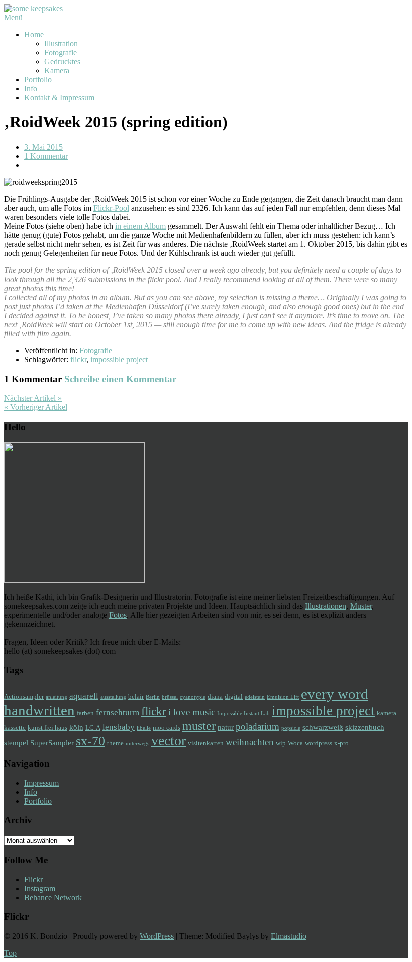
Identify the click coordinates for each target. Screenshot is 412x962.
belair (136, 696)
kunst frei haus (47, 727)
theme (115, 743)
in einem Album (140, 226)
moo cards (166, 727)
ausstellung (113, 697)
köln (76, 727)
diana (215, 696)
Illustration (61, 43)
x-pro (341, 743)
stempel (16, 742)
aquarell (83, 696)
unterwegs (137, 743)
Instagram (39, 888)
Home (34, 34)
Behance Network (53, 897)
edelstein (255, 697)
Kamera (56, 70)
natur (226, 727)
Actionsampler (24, 696)
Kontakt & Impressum (59, 97)
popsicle (290, 728)
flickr (78, 359)
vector (168, 740)
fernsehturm (117, 712)
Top (10, 953)
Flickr (33, 879)
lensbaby (118, 727)
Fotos (118, 615)
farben (85, 713)
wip (281, 743)
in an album (110, 297)
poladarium (257, 726)
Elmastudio (288, 936)
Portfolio (38, 79)
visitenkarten (206, 743)
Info (30, 88)
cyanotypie (192, 697)
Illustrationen (325, 606)
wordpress (318, 743)
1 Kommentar (46, 156)
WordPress (157, 936)
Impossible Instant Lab (243, 713)
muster (199, 725)
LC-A (92, 727)
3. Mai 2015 (43, 147)
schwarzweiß (322, 727)
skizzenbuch (364, 727)
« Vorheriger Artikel (35, 407)
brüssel (170, 697)
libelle (144, 728)
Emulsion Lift (283, 697)
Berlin (153, 697)
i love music (191, 712)
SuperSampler (52, 742)
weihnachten (250, 742)
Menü (13, 17)
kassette (15, 727)
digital (234, 696)
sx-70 (90, 741)
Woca (295, 743)
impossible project (119, 359)
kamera (386, 713)
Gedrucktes (62, 61)
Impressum (41, 783)
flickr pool (164, 279)
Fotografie (60, 52)
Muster (361, 606)
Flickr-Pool (111, 208)
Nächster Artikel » (33, 398)
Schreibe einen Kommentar (120, 379)
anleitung (56, 697)
